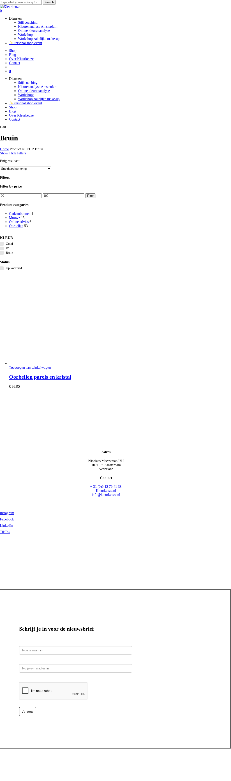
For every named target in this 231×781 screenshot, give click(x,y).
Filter (90, 195)
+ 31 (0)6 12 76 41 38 (106, 486)
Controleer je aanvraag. (38, 679)
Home (4, 149)
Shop (12, 107)
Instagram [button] (7, 513)
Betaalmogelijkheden (58, 761)
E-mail (25, 661)
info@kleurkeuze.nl (106, 495)
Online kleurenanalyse (34, 91)
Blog (12, 111)
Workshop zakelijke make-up (39, 99)
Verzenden (83, 761)
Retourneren (102, 761)
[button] (30, 367)
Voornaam (27, 643)
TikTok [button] (5, 532)
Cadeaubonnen (19, 213)
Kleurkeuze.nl (106, 490)
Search (49, 2)
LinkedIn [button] (6, 525)
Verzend (28, 712)
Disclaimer (180, 761)
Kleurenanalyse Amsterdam (37, 87)
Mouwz (14, 218)
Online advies (19, 222)
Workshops (26, 95)
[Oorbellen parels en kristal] (43, 363)
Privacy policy (123, 761)
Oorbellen (16, 226)
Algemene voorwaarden (153, 761)
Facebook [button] (7, 519)
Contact (14, 119)
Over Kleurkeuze (21, 115)
